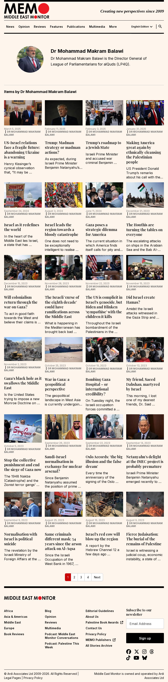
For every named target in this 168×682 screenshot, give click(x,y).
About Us (92, 616)
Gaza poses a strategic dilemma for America (101, 229)
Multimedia (97, 26)
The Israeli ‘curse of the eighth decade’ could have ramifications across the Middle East (62, 307)
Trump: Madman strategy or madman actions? (62, 147)
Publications (76, 26)
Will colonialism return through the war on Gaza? (20, 302)
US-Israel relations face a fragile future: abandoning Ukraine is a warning (22, 150)
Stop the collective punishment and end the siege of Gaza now (22, 465)
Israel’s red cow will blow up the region (103, 536)
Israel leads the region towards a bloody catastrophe (61, 229)
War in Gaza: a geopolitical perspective (57, 384)
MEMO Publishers (98, 640)
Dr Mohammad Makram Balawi (22, 133)
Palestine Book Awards (102, 622)
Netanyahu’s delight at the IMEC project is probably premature (144, 461)
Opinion (24, 26)
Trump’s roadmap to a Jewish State (103, 145)
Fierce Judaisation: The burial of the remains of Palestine (143, 539)
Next (97, 577)
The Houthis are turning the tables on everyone (144, 229)
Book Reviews (14, 634)
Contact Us (94, 628)
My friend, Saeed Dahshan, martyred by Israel (143, 384)
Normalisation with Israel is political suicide (20, 539)
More (113, 26)
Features (56, 26)
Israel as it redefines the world (21, 227)
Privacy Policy (96, 634)
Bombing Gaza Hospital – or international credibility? (98, 386)
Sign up (145, 638)
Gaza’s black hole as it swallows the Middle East (23, 383)
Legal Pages (12, 678)
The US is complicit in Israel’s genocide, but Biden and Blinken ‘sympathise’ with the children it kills (104, 307)
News (10, 26)
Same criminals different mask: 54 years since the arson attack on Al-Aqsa (63, 541)
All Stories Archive (99, 645)
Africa (8, 611)
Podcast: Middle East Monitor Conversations (61, 636)
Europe (9, 628)
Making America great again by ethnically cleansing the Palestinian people (143, 152)
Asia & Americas (15, 616)
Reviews (40, 26)
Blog (48, 611)
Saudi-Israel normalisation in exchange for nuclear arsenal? (63, 464)
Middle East (12, 622)
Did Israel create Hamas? (140, 299)
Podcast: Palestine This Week (62, 645)
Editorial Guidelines (100, 611)
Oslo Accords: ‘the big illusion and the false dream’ (104, 461)
